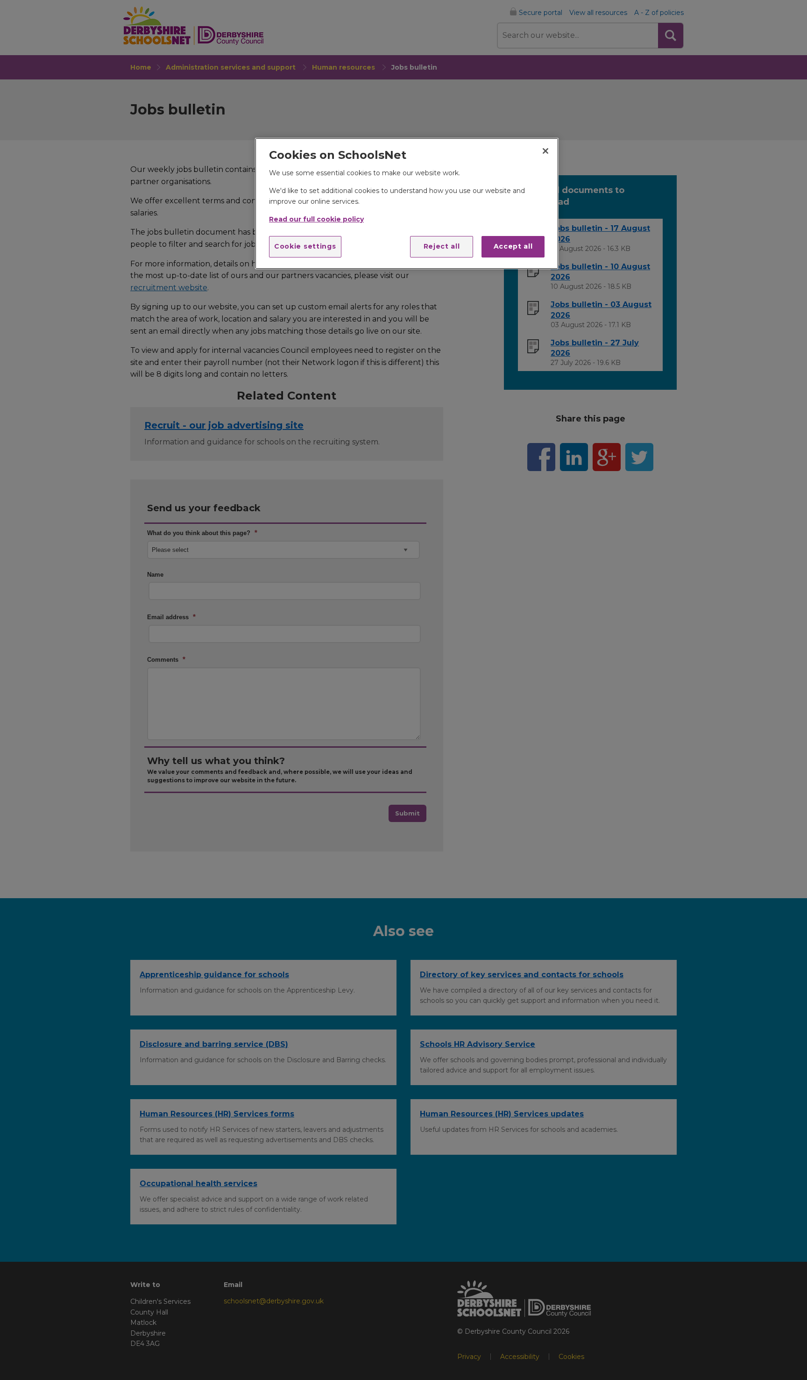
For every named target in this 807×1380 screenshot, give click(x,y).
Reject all (442, 246)
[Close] (545, 151)
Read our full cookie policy (316, 219)
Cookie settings (305, 246)
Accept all (513, 246)
